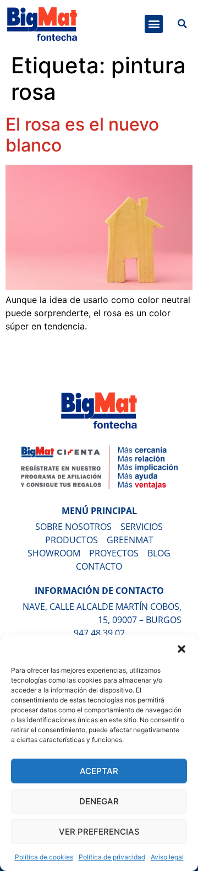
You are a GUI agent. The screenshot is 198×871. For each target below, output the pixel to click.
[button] (181, 648)
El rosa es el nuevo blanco (82, 134)
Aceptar (99, 771)
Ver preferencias (99, 831)
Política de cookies (44, 857)
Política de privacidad (112, 857)
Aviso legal (167, 857)
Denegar (99, 801)
